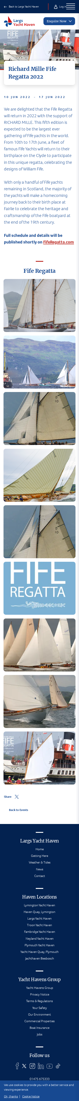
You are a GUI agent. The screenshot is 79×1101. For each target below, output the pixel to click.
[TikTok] (58, 1066)
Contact (39, 876)
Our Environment (39, 1014)
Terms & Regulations (39, 1001)
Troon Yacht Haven (39, 925)
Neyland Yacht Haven (40, 938)
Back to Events (18, 810)
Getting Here (39, 856)
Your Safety (39, 1008)
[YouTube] (50, 1066)
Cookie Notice (31, 1096)
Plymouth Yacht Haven (39, 945)
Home (40, 849)
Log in (62, 6)
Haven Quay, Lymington (39, 912)
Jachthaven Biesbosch (39, 958)
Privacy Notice (39, 994)
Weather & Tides (39, 862)
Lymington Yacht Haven (39, 905)
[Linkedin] (41, 1066)
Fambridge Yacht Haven (39, 931)
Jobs (39, 1034)
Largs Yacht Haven (39, 918)
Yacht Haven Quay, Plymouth (39, 952)
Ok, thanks (11, 1096)
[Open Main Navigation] (70, 6)
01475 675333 (40, 1079)
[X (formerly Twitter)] (24, 1066)
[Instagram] (32, 1066)
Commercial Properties (39, 1021)
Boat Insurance (39, 1028)
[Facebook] (17, 1066)
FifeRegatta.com (58, 242)
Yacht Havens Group (39, 988)
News (39, 869)
